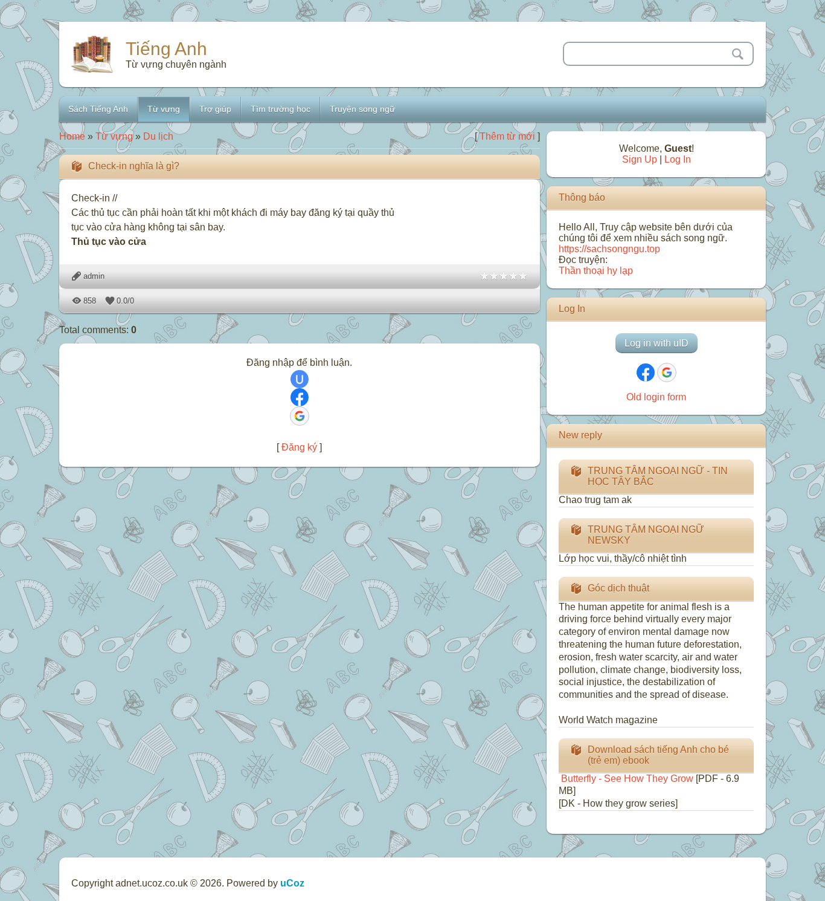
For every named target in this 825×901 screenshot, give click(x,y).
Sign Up (639, 159)
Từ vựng (114, 136)
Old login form (656, 397)
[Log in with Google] (299, 416)
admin (93, 276)
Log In (677, 159)
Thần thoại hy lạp (596, 270)
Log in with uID (656, 343)
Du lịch (158, 136)
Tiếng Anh (166, 49)
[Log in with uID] (300, 379)
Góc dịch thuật (618, 588)
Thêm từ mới (507, 136)
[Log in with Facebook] (300, 397)
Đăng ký (299, 447)
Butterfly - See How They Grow (626, 778)
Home (72, 136)
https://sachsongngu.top (609, 249)
